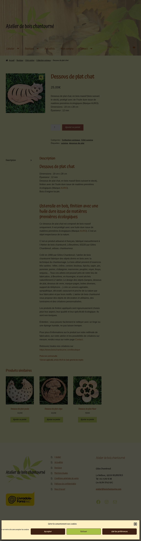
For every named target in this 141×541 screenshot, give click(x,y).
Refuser (83, 531)
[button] (135, 524)
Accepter (48, 531)
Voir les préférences (119, 531)
